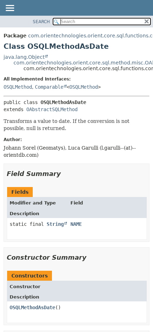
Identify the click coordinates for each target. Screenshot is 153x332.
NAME (76, 224)
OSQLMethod (18, 87)
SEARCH (41, 21)
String (55, 224)
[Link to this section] (66, 173)
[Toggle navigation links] (10, 9)
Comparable (49, 87)
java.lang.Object (24, 57)
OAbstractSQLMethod (52, 109)
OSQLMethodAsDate (32, 307)
